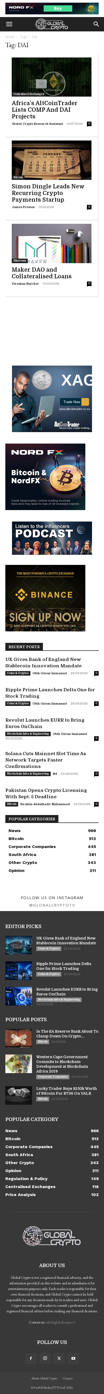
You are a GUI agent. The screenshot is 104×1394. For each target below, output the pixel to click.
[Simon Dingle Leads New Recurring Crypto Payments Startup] (51, 160)
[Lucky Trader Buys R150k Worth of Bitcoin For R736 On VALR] (18, 1095)
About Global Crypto (44, 1378)
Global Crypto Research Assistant (37, 124)
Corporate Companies (53, 1076)
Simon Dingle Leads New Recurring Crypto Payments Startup (48, 193)
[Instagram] (45, 1358)
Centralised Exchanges (28, 94)
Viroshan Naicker (25, 284)
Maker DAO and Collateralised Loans (42, 273)
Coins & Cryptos (18, 673)
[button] (9, 24)
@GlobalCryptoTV (52, 905)
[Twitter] (59, 1358)
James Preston (23, 207)
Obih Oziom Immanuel (50, 673)
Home (10, 37)
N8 (55, 774)
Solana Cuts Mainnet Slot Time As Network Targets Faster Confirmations (45, 760)
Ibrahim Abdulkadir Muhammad (45, 804)
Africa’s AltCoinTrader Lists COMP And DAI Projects (45, 110)
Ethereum (19, 260)
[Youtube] (73, 1358)
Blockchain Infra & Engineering (28, 733)
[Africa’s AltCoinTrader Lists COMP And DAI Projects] (51, 77)
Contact (67, 1378)
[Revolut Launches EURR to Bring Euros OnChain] (18, 996)
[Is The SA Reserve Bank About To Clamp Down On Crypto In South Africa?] (18, 1038)
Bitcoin (18, 177)
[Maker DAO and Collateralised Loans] (51, 243)
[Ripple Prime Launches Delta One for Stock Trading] (18, 970)
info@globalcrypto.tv (60, 1322)
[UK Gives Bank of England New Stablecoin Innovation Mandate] (18, 945)
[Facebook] (31, 1358)
